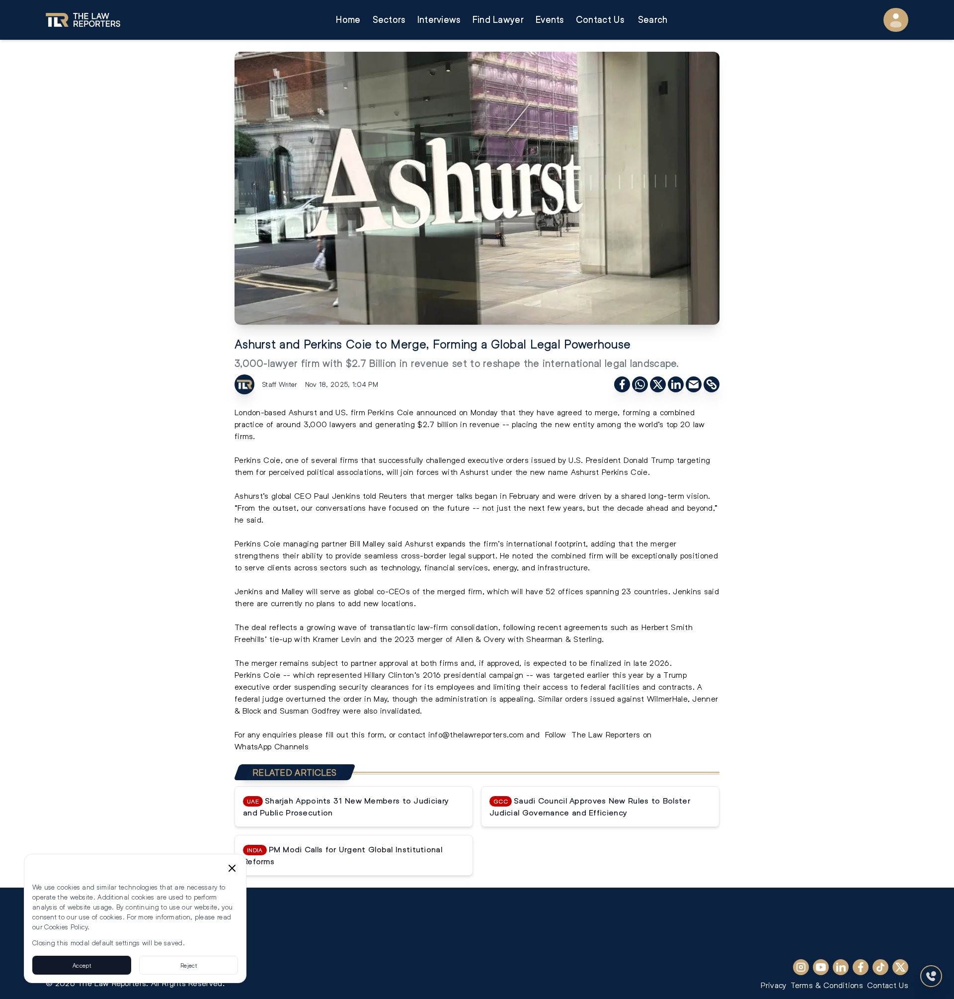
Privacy (773, 985)
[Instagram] (801, 967)
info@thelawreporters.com (476, 734)
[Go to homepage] (83, 20)
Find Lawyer (498, 19)
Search (653, 19)
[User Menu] (895, 20)
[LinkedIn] (841, 967)
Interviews (439, 19)
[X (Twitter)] (900, 967)
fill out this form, (356, 734)
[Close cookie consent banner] (232, 868)
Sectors (389, 19)
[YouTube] (821, 967)
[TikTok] (880, 967)
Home (348, 19)
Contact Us (600, 19)
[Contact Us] (931, 976)
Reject (188, 965)
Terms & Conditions (827, 985)
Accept (82, 965)
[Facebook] (861, 967)
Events (550, 19)
